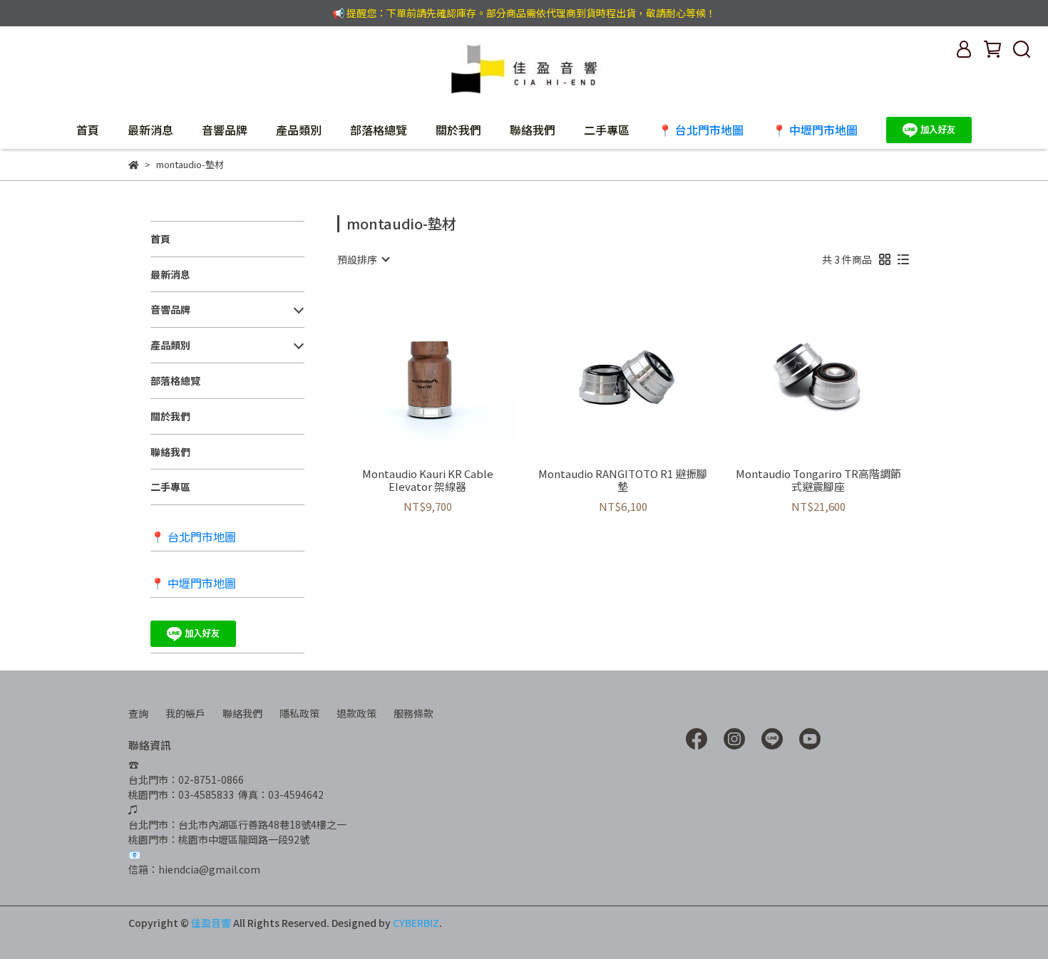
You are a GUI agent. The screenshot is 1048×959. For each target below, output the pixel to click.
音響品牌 (224, 130)
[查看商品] (407, 374)
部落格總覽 (378, 130)
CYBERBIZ (416, 923)
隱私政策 (299, 713)
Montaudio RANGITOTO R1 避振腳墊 (622, 480)
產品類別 (299, 130)
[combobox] (363, 259)
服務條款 (413, 713)
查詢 (138, 713)
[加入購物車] (448, 374)
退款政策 (356, 713)
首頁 (87, 130)
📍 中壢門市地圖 (815, 129)
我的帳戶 (185, 713)
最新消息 (150, 130)
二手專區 (607, 130)
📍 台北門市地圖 (701, 129)
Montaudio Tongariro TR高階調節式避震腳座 (818, 480)
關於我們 (458, 130)
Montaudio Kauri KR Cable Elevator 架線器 (427, 480)
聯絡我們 (532, 130)
